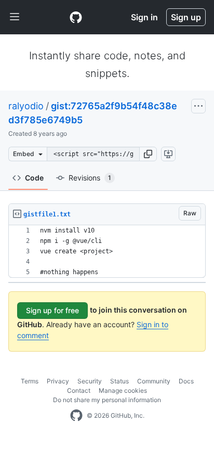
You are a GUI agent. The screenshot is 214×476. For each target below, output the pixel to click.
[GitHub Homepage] (76, 415)
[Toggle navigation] (14, 17)
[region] (107, 251)
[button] (148, 154)
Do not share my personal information (107, 400)
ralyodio (26, 105)
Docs (186, 381)
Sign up (186, 17)
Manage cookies (123, 390)
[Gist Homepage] (76, 17)
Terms (29, 381)
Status (119, 381)
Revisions (90, 177)
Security (89, 381)
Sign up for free (52, 310)
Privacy (58, 381)
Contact (78, 390)
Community (153, 381)
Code (34, 177)
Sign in (144, 17)
